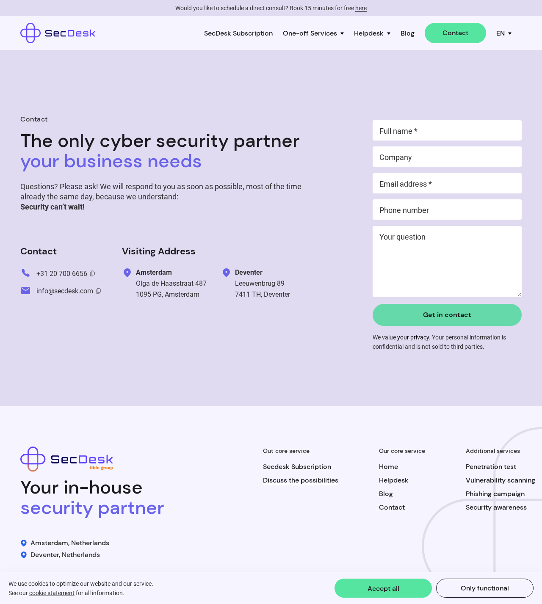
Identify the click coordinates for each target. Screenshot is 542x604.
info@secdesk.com (64, 291)
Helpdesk (369, 33)
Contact (455, 32)
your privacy (413, 337)
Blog (408, 33)
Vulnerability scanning (500, 480)
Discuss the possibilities (300, 480)
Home (388, 466)
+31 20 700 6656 (61, 274)
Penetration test (491, 466)
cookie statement (52, 593)
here (361, 8)
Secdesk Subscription (297, 466)
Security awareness (496, 507)
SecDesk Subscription (238, 33)
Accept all (383, 588)
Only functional (485, 588)
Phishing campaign (495, 493)
